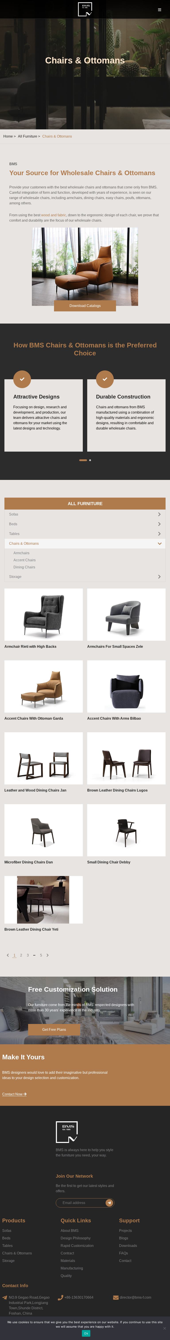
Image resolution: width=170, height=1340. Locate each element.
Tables (7, 1246)
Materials (68, 1261)
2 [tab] (87, 460)
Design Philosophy (76, 1238)
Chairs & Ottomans (17, 1253)
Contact (125, 1261)
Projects (125, 1231)
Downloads (128, 1246)
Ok (86, 1333)
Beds (6, 1238)
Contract (67, 1253)
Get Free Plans (54, 1029)
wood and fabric (53, 215)
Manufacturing (72, 1268)
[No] (164, 1328)
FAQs (123, 1253)
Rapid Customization (77, 1246)
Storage (8, 1261)
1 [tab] (80, 460)
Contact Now (12, 1094)
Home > (9, 136)
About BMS (70, 1231)
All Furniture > (29, 136)
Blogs (123, 1238)
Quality (66, 1276)
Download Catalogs (85, 306)
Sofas (6, 1231)
